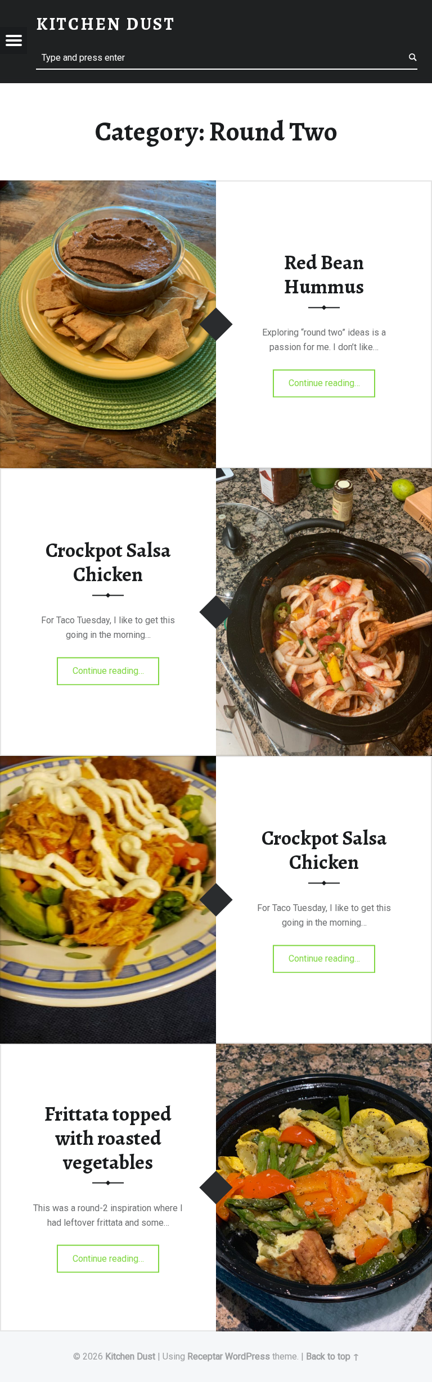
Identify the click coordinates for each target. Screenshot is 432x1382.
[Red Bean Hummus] (108, 187)
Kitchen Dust (130, 1356)
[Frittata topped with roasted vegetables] (324, 1050)
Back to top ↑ (332, 1356)
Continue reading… (332, 379)
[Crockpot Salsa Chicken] (324, 475)
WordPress (247, 1356)
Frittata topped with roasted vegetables (108, 1137)
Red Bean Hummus (324, 274)
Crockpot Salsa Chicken (108, 562)
